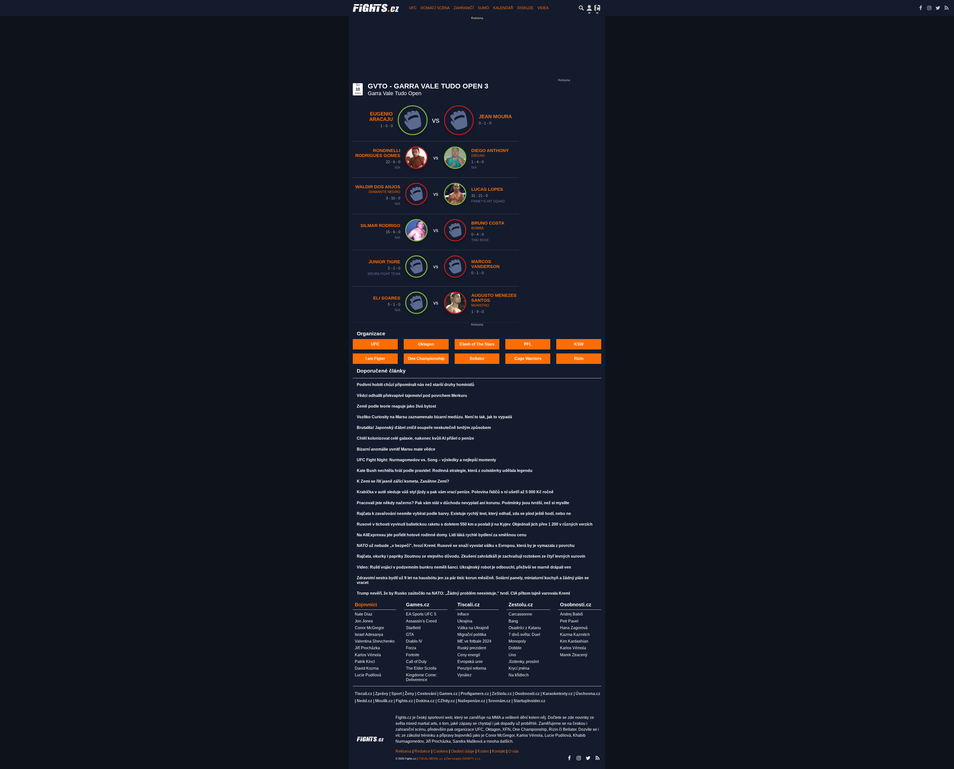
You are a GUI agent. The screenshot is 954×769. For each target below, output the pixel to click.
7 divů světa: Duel (524, 634)
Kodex (483, 751)
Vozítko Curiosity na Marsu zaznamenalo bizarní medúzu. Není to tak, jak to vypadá (434, 417)
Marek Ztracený (573, 655)
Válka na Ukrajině (473, 628)
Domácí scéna (435, 8)
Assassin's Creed (421, 621)
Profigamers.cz (475, 694)
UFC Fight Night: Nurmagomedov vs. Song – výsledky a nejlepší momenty (426, 460)
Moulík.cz (384, 701)
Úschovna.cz (588, 694)
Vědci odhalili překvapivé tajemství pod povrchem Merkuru (412, 395)
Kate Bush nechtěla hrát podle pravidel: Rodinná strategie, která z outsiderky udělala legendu (444, 470)
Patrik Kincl (365, 661)
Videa (543, 8)
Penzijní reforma (471, 668)
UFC (413, 8)
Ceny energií (468, 655)
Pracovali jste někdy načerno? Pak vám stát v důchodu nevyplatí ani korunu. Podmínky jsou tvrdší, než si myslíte (463, 503)
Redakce (422, 751)
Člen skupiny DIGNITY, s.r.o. (463, 758)
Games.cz (448, 694)
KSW (579, 344)
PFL (528, 344)
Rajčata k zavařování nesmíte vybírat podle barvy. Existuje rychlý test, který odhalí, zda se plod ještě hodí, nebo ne (464, 513)
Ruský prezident (471, 648)
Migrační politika (471, 634)
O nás (513, 751)
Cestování (426, 694)
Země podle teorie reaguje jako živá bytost (396, 406)
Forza (411, 648)
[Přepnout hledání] (581, 8)
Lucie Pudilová (368, 675)
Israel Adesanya (369, 634)
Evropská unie (470, 661)
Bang (513, 621)
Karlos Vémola (368, 655)
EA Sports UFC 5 (421, 614)
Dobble (515, 648)
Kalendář (503, 8)
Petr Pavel (569, 621)
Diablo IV (414, 641)
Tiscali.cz (363, 694)
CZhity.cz (446, 701)
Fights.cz (404, 701)
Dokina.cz (425, 701)
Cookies (440, 751)
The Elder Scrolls (421, 668)
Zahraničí (464, 8)
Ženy (409, 694)
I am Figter (375, 358)
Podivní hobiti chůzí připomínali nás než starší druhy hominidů (415, 385)
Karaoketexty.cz (558, 694)
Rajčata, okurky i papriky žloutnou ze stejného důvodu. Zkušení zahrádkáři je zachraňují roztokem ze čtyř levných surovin (471, 556)
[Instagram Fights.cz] (929, 8)
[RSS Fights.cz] (946, 8)
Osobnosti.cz (527, 694)
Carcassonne (520, 614)
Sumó (483, 8)
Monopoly (517, 641)
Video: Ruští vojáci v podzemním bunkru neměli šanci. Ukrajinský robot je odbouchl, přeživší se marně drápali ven (464, 567)
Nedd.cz (364, 701)
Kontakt (499, 751)
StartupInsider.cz (529, 701)
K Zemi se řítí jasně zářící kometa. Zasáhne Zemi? (403, 481)
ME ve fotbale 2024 (474, 641)
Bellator (477, 358)
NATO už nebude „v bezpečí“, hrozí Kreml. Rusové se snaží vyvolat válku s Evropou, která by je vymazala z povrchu (466, 545)
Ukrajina (464, 621)
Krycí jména (519, 668)
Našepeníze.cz (471, 701)
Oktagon (426, 344)
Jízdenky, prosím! (524, 661)
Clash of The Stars (477, 344)
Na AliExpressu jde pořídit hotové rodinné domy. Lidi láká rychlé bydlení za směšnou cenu (441, 535)
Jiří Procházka (367, 648)
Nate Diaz (363, 614)
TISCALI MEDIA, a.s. (431, 758)
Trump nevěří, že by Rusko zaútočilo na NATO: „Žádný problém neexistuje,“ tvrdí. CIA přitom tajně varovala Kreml (463, 593)
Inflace (463, 614)
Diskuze (525, 8)
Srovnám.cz (499, 701)
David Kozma (367, 668)
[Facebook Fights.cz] (920, 8)
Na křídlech (519, 675)
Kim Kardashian (574, 641)
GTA (410, 634)
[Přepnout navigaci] (589, 8)
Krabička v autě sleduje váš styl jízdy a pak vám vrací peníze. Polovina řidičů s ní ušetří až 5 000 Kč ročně (455, 492)
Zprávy (381, 694)
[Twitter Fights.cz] (938, 8)
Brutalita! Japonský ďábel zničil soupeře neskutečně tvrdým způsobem (424, 427)
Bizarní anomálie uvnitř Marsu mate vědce (396, 449)
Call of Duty (416, 661)
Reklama (403, 751)
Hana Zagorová (574, 628)
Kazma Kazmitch (575, 634)
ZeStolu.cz (502, 694)
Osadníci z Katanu (525, 628)
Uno (512, 655)
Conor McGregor (369, 628)
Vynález (464, 675)
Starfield (413, 628)
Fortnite (412, 655)
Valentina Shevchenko (375, 641)
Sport (396, 694)
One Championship (426, 358)
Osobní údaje (463, 751)
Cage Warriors (528, 358)
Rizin (579, 358)
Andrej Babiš (571, 614)
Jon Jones (364, 621)
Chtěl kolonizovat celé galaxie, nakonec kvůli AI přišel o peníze (415, 438)
